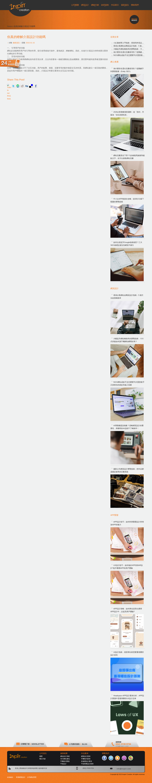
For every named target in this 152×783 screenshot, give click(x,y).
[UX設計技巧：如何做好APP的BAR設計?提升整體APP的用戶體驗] (127, 587)
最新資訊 (16, 43)
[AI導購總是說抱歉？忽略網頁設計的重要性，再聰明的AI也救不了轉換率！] (127, 447)
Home (9, 26)
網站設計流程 (65, 756)
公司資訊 (43, 753)
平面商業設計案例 (87, 764)
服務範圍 (63, 753)
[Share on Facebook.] (35, 86)
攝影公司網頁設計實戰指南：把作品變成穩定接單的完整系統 (127, 470)
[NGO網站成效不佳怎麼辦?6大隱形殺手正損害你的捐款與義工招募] (127, 404)
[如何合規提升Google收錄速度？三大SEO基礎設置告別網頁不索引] (127, 264)
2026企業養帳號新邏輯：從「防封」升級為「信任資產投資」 (127, 113)
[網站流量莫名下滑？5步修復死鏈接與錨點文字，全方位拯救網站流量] (127, 177)
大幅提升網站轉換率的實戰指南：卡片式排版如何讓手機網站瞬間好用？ (127, 340)
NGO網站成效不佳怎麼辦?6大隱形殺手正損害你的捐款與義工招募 (127, 383)
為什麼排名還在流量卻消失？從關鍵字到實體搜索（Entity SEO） (127, 69)
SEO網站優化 (65, 759)
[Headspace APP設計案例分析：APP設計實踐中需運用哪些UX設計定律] (127, 717)
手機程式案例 (85, 759)
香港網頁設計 (20, 777)
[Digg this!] (26, 86)
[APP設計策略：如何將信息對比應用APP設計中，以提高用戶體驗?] (127, 631)
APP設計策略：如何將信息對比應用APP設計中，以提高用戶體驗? (126, 610)
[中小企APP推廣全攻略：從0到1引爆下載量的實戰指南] (127, 221)
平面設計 (63, 764)
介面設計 (91, 51)
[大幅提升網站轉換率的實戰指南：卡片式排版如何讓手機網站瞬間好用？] (127, 360)
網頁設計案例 (85, 756)
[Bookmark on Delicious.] (31, 86)
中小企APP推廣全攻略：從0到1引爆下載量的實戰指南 (127, 200)
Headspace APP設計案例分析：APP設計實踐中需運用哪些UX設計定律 (127, 697)
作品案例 (84, 753)
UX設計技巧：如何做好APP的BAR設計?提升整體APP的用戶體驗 (126, 566)
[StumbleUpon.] (18, 86)
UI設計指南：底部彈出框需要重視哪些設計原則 (127, 653)
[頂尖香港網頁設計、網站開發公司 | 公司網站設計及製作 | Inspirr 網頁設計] (20, 5)
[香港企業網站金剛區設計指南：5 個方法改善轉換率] (127, 317)
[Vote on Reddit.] (22, 86)
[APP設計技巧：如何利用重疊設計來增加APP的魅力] (127, 544)
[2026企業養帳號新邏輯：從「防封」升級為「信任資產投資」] (127, 134)
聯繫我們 (105, 753)
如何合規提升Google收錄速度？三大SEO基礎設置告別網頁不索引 (126, 243)
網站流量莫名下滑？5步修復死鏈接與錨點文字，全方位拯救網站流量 (127, 156)
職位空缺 (42, 759)
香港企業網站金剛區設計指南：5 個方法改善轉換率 (126, 296)
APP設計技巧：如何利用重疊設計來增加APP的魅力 (127, 523)
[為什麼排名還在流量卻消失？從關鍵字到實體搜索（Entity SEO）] (127, 90)
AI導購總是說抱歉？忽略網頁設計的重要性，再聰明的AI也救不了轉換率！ (127, 426)
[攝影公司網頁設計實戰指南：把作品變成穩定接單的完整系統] (127, 491)
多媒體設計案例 (86, 761)
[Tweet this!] (13, 86)
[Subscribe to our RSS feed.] (9, 86)
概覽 (41, 756)
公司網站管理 (31, 777)
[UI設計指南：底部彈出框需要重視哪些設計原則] (127, 674)
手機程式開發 (65, 761)
